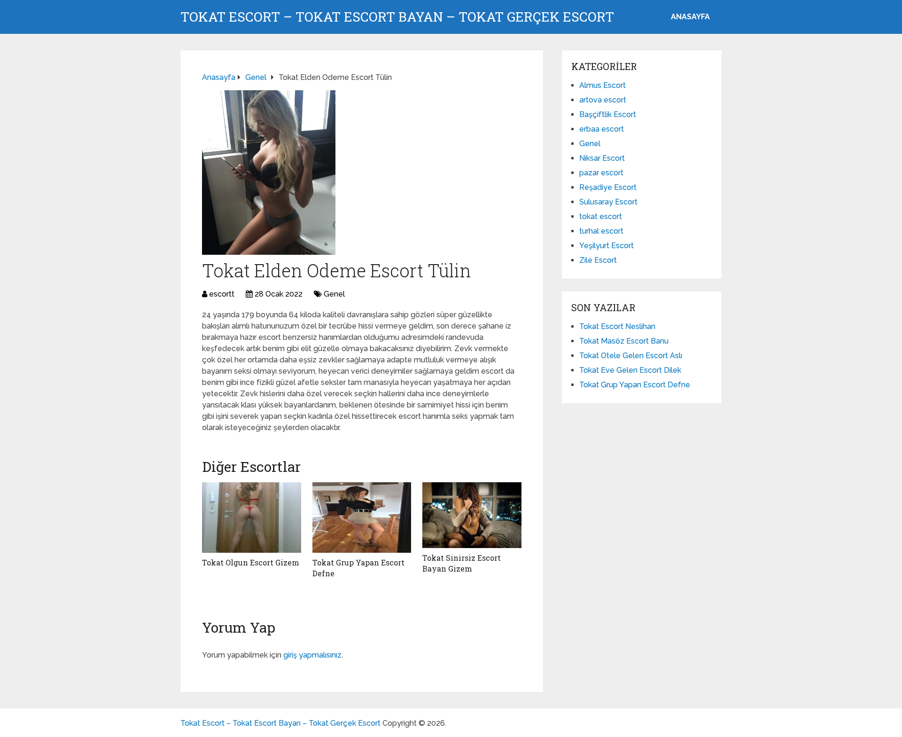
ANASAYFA (690, 16)
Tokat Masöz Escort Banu (624, 341)
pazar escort (601, 172)
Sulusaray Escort (608, 201)
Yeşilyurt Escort (606, 245)
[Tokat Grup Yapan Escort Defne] (362, 517)
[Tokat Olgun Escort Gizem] (251, 517)
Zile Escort (598, 260)
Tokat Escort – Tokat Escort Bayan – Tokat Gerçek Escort (397, 17)
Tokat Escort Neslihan (617, 326)
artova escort (602, 99)
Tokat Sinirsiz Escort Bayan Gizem (461, 563)
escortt (221, 294)
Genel (334, 294)
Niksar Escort (602, 158)
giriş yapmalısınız (312, 655)
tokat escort (600, 216)
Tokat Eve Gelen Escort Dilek (630, 370)
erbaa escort (601, 129)
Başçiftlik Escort (607, 114)
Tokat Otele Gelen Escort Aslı (630, 355)
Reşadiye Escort (608, 187)
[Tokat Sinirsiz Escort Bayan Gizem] (471, 515)
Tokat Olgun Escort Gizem (250, 562)
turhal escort (601, 231)
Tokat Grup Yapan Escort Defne (634, 384)
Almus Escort (602, 85)
